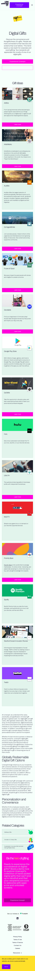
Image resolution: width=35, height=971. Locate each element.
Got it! (6, 966)
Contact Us (17, 945)
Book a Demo (17, 68)
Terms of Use (17, 939)
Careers (17, 948)
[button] (17, 953)
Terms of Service (17, 942)
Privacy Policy (17, 936)
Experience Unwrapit (19, 5)
